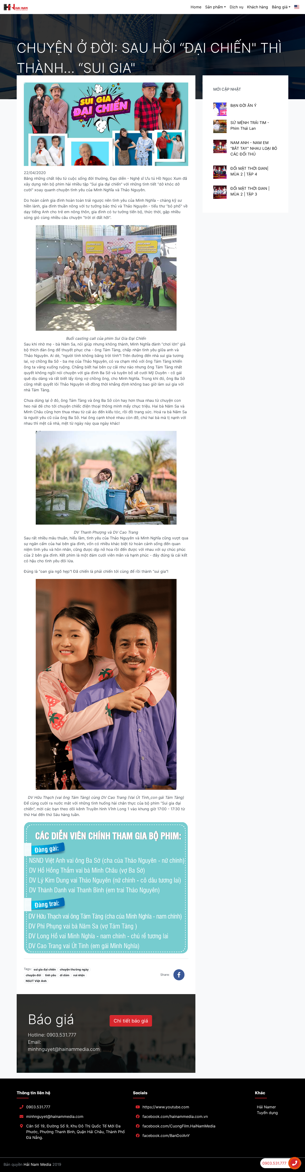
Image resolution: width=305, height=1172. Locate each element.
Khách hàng (257, 7)
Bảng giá (280, 7)
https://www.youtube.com (165, 1107)
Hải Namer (266, 1107)
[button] (179, 975)
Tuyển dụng (267, 1112)
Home (196, 7)
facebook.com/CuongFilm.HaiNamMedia (178, 1126)
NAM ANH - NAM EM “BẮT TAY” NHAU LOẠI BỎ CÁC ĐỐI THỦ (253, 148)
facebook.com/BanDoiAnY (166, 1135)
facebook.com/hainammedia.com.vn (175, 1116)
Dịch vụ (236, 7)
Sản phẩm (214, 7)
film (21, 82)
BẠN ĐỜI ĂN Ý (243, 105)
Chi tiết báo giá (131, 1021)
